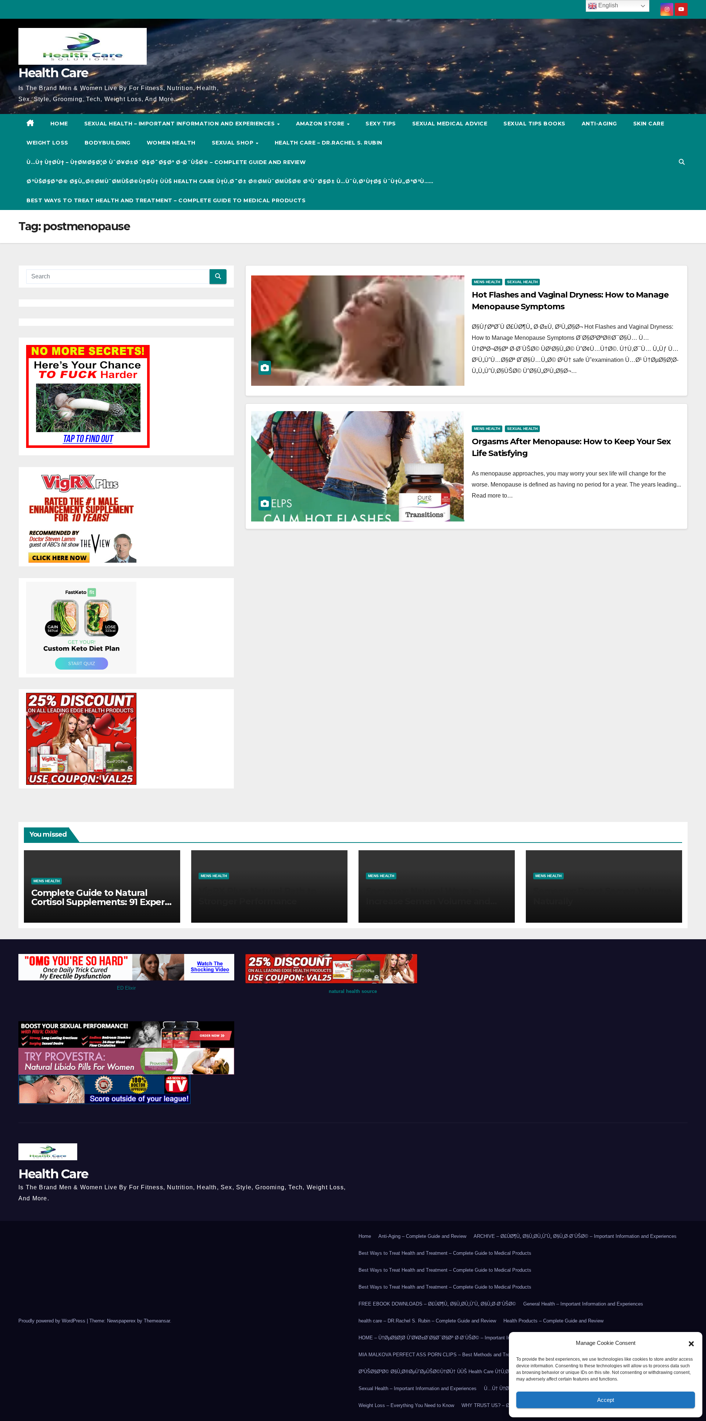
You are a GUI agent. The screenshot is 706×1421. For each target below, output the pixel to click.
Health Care (53, 73)
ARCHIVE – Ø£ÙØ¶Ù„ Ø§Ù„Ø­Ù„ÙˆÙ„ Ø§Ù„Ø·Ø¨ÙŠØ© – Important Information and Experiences (575, 1236)
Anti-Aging (599, 123)
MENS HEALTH (487, 282)
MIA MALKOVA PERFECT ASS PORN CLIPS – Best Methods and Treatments (443, 1354)
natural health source (353, 991)
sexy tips (381, 123)
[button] (691, 1343)
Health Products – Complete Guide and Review (553, 1321)
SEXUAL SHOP (233, 142)
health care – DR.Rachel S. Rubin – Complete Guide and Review (427, 1321)
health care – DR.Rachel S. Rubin (328, 142)
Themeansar (157, 1321)
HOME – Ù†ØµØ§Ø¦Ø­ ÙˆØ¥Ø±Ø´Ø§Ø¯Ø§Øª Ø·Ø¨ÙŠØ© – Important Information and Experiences (463, 1337)
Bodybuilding (108, 142)
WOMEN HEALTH (171, 142)
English (607, 5)
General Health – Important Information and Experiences (583, 1304)
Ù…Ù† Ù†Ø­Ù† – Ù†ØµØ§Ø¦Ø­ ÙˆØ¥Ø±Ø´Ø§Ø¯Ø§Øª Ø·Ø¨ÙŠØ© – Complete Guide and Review (166, 162)
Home (365, 1236)
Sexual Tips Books (534, 123)
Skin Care (648, 123)
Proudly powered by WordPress (52, 1321)
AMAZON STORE (321, 123)
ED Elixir (126, 988)
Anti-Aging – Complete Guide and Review (422, 1236)
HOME (59, 123)
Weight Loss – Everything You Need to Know (406, 1405)
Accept (605, 1400)
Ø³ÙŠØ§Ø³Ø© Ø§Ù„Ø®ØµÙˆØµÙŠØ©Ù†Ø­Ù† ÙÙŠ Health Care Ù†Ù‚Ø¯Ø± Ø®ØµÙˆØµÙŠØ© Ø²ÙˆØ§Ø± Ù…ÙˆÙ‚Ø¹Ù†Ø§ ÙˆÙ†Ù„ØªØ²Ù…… (230, 181)
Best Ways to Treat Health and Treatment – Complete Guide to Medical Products (166, 200)
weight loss (47, 142)
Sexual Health (522, 282)
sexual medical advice (450, 123)
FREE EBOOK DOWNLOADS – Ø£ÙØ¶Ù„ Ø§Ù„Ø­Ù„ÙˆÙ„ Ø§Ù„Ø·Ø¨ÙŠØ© (437, 1304)
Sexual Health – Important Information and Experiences (180, 123)
